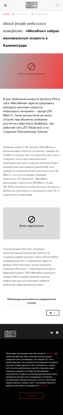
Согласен (31, 396)
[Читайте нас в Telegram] (57, 332)
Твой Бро (31, 5)
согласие (50, 353)
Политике (43, 386)
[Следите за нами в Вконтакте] (51, 332)
